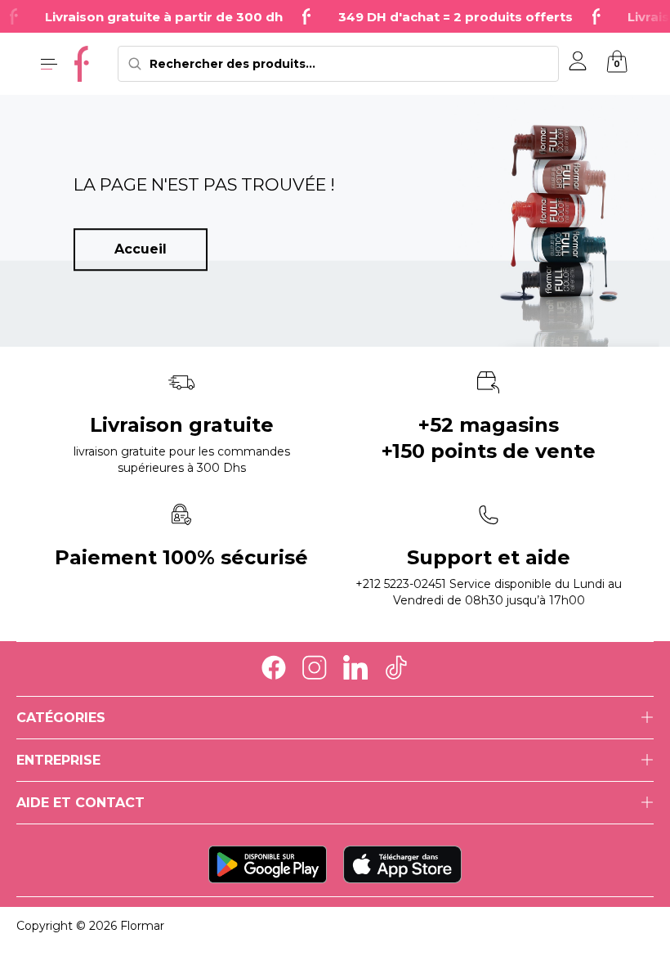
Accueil (140, 249)
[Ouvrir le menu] (49, 64)
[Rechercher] (135, 64)
